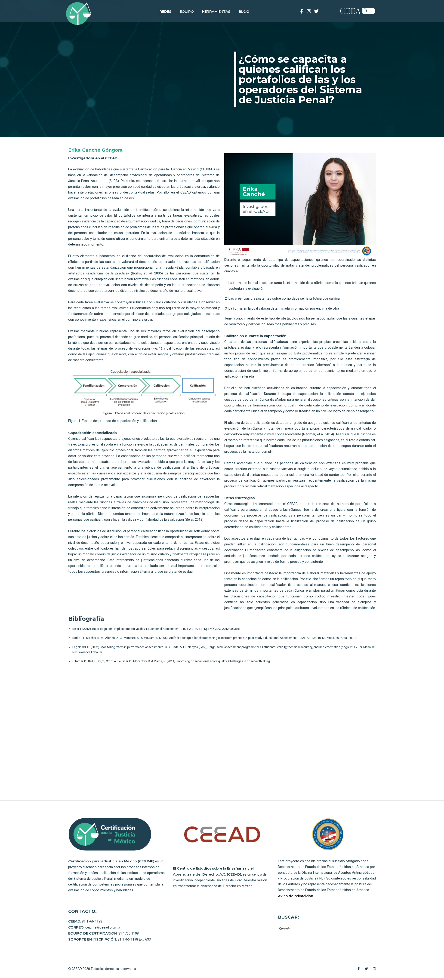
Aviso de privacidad (295, 896)
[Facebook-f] (301, 11)
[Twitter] (316, 11)
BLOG (244, 11)
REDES (165, 11)
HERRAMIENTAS (216, 11)
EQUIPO (187, 11)
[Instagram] (309, 11)
